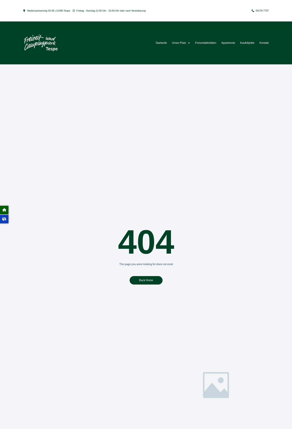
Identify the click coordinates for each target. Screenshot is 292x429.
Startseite (161, 42)
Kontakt (264, 42)
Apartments (228, 42)
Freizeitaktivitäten (205, 42)
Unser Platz (179, 42)
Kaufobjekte (247, 42)
